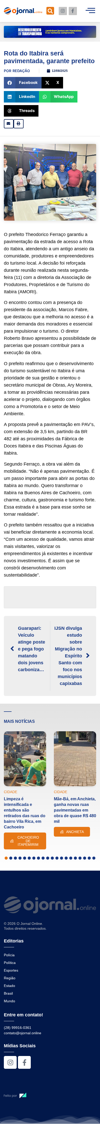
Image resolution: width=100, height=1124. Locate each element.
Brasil (8, 993)
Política (10, 963)
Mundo (9, 1001)
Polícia (9, 955)
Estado (9, 986)
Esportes (11, 970)
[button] (23, 82)
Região (9, 978)
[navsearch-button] (50, 11)
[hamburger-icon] (90, 11)
